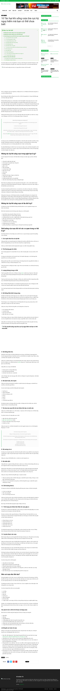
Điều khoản (51, 688)
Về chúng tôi (3, 0)
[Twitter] (56, 1)
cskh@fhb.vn (21, 684)
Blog (2, 15)
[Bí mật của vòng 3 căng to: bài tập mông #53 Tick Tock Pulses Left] (44, 30)
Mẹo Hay (14, 10)
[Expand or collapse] (37, 30)
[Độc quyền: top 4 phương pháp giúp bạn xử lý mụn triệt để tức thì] (55, 56)
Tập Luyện (52, 68)
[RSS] (54, 1)
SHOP (10, 10)
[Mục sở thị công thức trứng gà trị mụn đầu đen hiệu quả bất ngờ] (45, 66)
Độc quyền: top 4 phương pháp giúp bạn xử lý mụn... (54, 60)
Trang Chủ (4, 10)
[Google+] (48, 1)
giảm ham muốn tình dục (7, 419)
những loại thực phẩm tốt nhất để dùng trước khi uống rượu (14, 636)
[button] (57, 10)
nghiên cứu (9, 133)
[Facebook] (46, 1)
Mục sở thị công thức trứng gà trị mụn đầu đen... (44, 71)
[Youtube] (58, 1)
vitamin (19, 362)
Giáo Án (42, 58)
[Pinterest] (52, 1)
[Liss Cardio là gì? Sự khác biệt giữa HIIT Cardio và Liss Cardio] (44, 36)
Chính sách (46, 688)
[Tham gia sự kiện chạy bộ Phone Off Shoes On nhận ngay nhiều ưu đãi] (55, 66)
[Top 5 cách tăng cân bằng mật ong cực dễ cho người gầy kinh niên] (44, 25)
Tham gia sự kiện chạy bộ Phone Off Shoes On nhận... (55, 71)
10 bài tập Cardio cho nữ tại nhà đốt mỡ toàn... (45, 60)
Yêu (31, 10)
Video (36, 10)
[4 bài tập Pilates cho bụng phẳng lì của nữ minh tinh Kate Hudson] (44, 42)
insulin (22, 272)
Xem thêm (49, 46)
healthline (7, 657)
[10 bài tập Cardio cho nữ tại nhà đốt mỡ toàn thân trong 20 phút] (45, 56)
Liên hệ (7, 0)
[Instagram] (50, 1)
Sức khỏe (5, 15)
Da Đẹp (52, 58)
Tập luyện (26, 10)
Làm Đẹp (20, 10)
